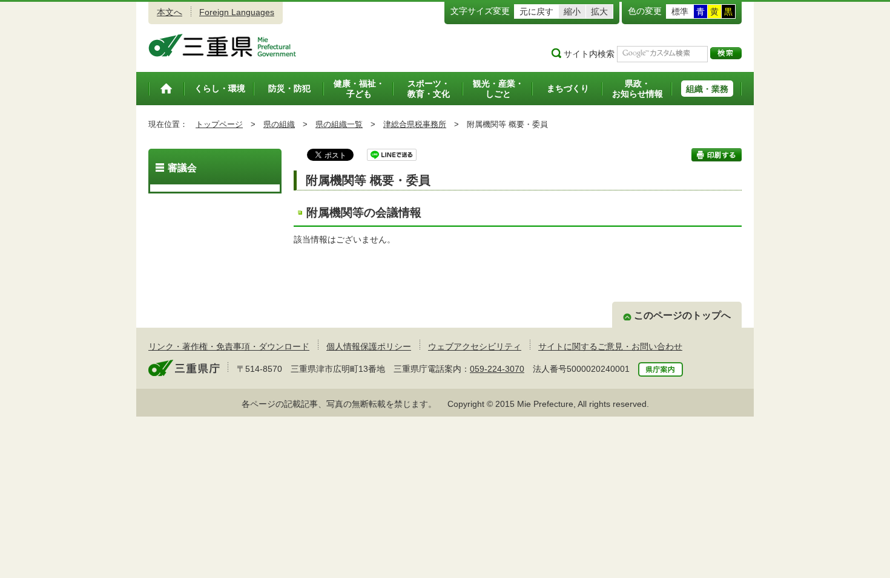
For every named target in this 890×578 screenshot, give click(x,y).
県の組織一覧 (339, 124)
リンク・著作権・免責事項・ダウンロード (228, 346)
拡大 (599, 11)
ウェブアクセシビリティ (474, 346)
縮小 (572, 11)
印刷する (716, 154)
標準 (679, 11)
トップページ (219, 124)
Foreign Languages (236, 12)
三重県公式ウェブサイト (222, 45)
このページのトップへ (682, 315)
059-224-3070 (497, 369)
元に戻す (536, 11)
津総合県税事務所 (414, 124)
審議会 (182, 168)
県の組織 (279, 124)
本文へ (169, 12)
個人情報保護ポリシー (368, 346)
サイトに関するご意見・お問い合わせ (610, 346)
